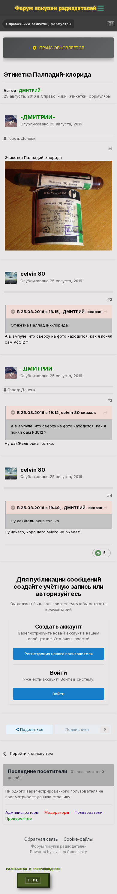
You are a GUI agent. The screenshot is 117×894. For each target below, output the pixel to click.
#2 (109, 299)
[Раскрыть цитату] (13, 311)
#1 (110, 148)
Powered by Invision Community (58, 851)
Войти (58, 693)
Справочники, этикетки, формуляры (76, 96)
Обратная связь (41, 839)
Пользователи (89, 812)
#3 (109, 400)
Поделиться (31, 729)
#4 (109, 495)
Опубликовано (51, 124)
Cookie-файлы (78, 839)
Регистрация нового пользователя (59, 653)
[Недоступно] (58, 205)
